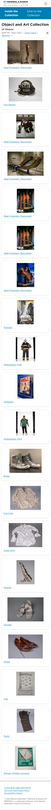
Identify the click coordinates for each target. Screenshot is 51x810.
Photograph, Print (13, 364)
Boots (7, 476)
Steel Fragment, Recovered (18, 67)
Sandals (8, 624)
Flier (6, 699)
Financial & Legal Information (17, 788)
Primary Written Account (16, 773)
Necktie (7, 587)
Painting (8, 327)
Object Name (30, 33)
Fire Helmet (9, 104)
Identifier (6, 36)
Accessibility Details (13, 793)
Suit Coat (8, 513)
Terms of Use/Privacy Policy (16, 790)
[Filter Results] (47, 33)
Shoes (7, 662)
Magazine (8, 402)
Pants (6, 736)
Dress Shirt (9, 550)
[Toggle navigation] (45, 3)
